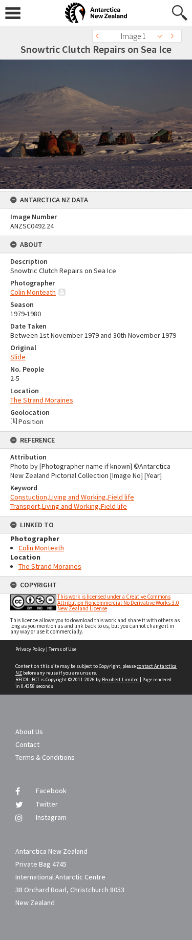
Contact (27, 744)
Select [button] (162, 36)
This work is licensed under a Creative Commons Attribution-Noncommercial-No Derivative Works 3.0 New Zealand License (118, 602)
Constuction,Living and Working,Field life (72, 497)
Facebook (51, 790)
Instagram (51, 817)
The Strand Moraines (41, 400)
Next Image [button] (174, 36)
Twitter (47, 804)
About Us (29, 731)
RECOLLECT (27, 679)
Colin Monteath (33, 292)
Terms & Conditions (45, 757)
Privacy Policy (30, 649)
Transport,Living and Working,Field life (68, 506)
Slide (18, 356)
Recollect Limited (120, 679)
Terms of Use (62, 649)
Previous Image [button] (100, 36)
